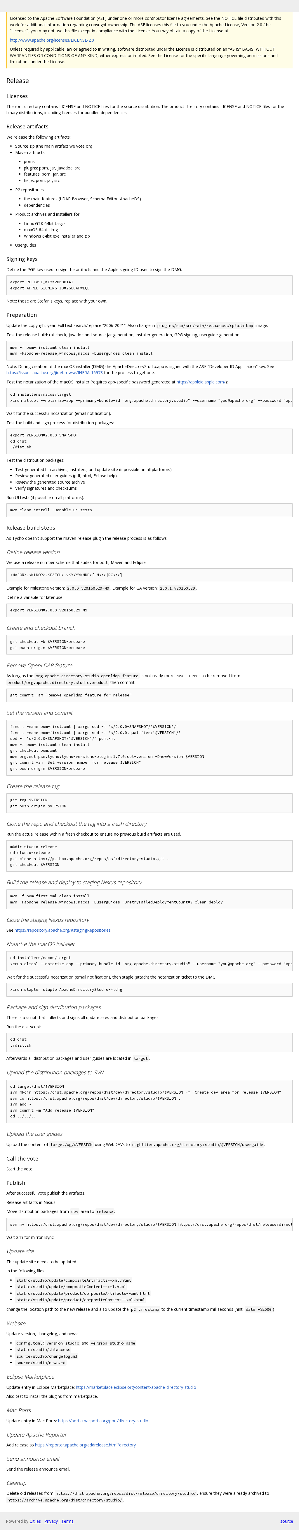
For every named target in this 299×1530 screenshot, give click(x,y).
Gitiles (35, 1521)
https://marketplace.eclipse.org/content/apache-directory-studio (136, 1387)
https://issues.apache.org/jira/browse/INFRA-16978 (54, 372)
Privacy (51, 1521)
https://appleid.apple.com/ (201, 382)
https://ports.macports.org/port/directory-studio (103, 1420)
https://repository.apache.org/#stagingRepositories (63, 930)
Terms (67, 1521)
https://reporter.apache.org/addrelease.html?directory (85, 1445)
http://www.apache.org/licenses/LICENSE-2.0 (52, 40)
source (286, 1521)
